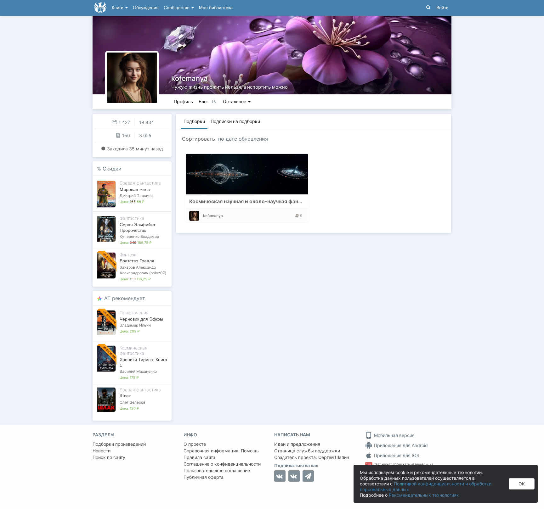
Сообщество (177, 7)
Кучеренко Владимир (139, 236)
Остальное (235, 101)
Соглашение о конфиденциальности (222, 464)
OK (521, 483)
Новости (101, 450)
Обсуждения (146, 7)
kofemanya (189, 78)
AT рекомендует (124, 298)
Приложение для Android (400, 445)
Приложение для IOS (396, 455)
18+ (368, 464)
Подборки (194, 121)
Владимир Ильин (135, 325)
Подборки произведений (119, 444)
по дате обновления (243, 139)
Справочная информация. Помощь (221, 450)
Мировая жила (135, 189)
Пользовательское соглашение (217, 470)
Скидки (112, 168)
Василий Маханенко (138, 371)
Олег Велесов (132, 402)
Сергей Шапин (333, 457)
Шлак (125, 395)
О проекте (195, 444)
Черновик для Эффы (141, 319)
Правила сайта (199, 457)
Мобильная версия (394, 435)
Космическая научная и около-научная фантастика (253, 201)
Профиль (183, 101)
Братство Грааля (137, 260)
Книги (118, 7)
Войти (442, 7)
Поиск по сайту (109, 457)
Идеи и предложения (297, 444)
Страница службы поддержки (307, 450)
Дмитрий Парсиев (136, 195)
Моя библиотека (216, 7)
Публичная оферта (204, 477)
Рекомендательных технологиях (424, 495)
